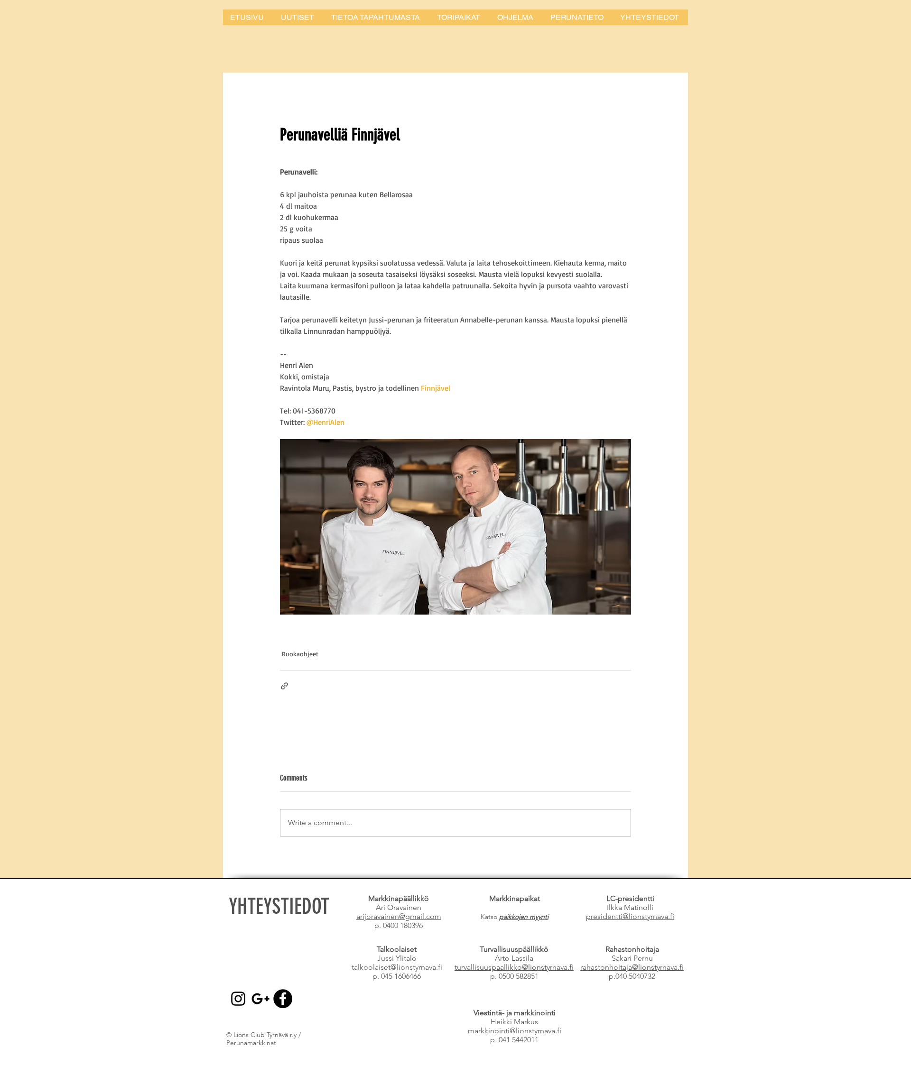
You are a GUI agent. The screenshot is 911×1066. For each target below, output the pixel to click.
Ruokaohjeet (300, 654)
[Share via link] (284, 685)
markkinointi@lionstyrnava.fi (514, 1030)
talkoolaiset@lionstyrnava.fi (397, 967)
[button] (376, 17)
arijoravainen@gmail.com (398, 916)
